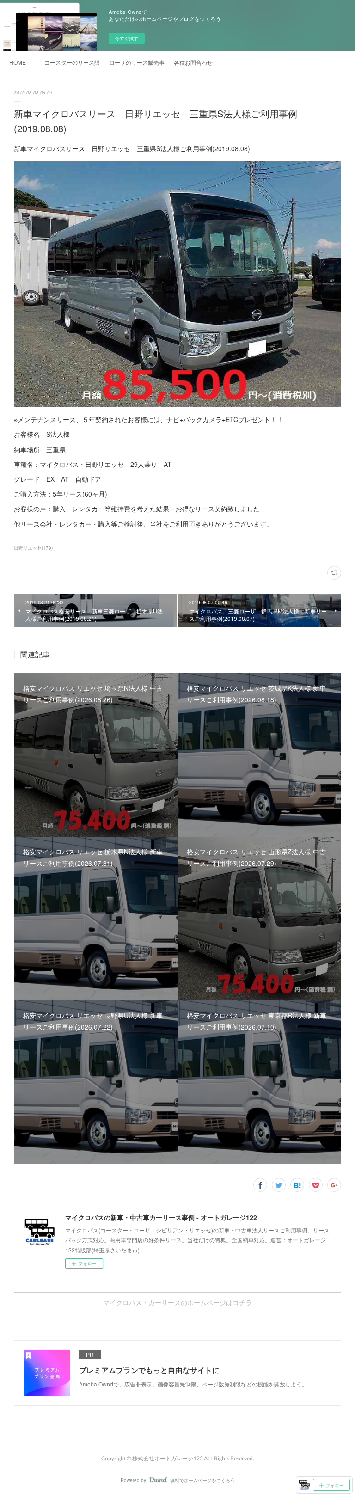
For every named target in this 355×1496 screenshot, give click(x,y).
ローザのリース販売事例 (137, 62)
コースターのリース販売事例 (72, 62)
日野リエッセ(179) (33, 548)
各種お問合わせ (193, 62)
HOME (17, 62)
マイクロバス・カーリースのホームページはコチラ (177, 1302)
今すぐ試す (126, 38)
